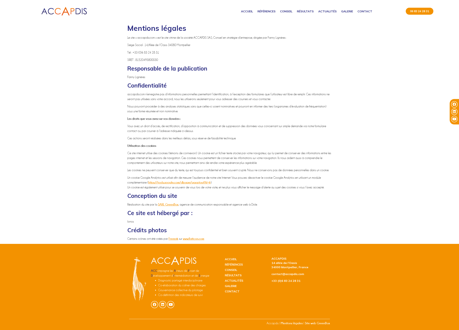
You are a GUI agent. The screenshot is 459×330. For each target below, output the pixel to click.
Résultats (305, 11)
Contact (365, 11)
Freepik (173, 238)
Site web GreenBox (317, 323)
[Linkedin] (454, 112)
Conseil (286, 11)
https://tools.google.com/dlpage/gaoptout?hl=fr (179, 182)
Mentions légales (292, 323)
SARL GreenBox (168, 204)
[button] (419, 11)
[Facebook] (454, 104)
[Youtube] (454, 119)
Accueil (247, 11)
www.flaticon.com (193, 238)
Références (266, 11)
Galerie (347, 11)
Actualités (327, 11)
